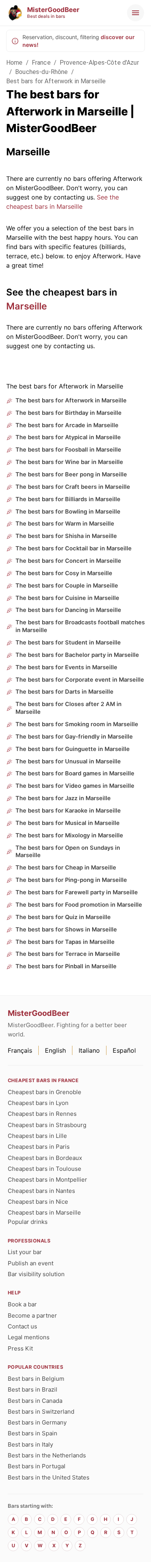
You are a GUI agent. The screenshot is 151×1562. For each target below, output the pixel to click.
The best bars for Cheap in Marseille (65, 867)
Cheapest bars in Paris (39, 1146)
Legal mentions (29, 1337)
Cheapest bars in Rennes (42, 1113)
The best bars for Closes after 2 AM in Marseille (68, 708)
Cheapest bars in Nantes (41, 1190)
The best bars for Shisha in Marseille (66, 536)
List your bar (25, 1252)
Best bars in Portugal (36, 1466)
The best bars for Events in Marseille (66, 667)
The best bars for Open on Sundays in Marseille (67, 851)
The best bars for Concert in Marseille (68, 560)
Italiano (89, 1050)
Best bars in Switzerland (41, 1411)
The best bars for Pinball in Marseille (66, 966)
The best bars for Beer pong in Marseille (71, 474)
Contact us (22, 1326)
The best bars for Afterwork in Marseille (71, 400)
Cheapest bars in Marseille (44, 1212)
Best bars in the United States (48, 1477)
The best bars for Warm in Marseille (64, 523)
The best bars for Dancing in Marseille (68, 610)
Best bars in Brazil (32, 1389)
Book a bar (22, 1304)
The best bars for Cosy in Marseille (63, 573)
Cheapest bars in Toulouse (44, 1168)
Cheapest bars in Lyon (38, 1103)
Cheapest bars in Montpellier (47, 1179)
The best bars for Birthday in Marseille (68, 412)
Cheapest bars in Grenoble (44, 1092)
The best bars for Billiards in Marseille (67, 499)
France (41, 62)
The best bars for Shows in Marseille (66, 929)
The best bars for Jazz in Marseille (63, 798)
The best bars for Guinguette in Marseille (72, 749)
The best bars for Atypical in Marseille (68, 437)
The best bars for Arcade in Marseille (66, 425)
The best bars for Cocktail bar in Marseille (73, 548)
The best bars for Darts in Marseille (64, 691)
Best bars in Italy (30, 1444)
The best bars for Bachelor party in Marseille (77, 654)
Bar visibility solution (36, 1274)
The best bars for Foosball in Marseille (68, 449)
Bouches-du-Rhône (41, 72)
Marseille (26, 306)
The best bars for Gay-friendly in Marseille (74, 736)
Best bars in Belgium (36, 1378)
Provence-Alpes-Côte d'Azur (99, 62)
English (55, 1050)
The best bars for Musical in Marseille (67, 823)
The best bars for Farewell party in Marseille (76, 892)
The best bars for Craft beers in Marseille (72, 486)
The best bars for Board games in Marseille (74, 773)
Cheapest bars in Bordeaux (45, 1158)
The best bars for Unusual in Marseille (68, 761)
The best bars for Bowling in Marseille (67, 511)
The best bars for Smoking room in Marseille (76, 724)
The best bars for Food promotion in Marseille (78, 904)
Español (124, 1050)
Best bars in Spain (32, 1433)
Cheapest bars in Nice (38, 1201)
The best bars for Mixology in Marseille (69, 835)
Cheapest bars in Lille (37, 1135)
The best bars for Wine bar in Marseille (69, 462)
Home (14, 62)
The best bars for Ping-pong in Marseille (71, 879)
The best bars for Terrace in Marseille (67, 953)
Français (20, 1050)
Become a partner (32, 1315)
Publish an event (30, 1263)
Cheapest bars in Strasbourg (47, 1125)
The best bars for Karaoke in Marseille (68, 810)
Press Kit (20, 1348)
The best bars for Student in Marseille (68, 642)
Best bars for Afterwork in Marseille (56, 81)
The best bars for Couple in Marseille (66, 585)
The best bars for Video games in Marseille (74, 785)
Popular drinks (28, 1221)
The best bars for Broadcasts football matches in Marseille (80, 626)
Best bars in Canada (35, 1400)
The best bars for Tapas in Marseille (65, 941)
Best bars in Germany (37, 1422)
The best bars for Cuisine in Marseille (67, 598)
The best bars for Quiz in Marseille (63, 917)
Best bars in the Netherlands (47, 1455)
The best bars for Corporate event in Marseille (79, 679)
